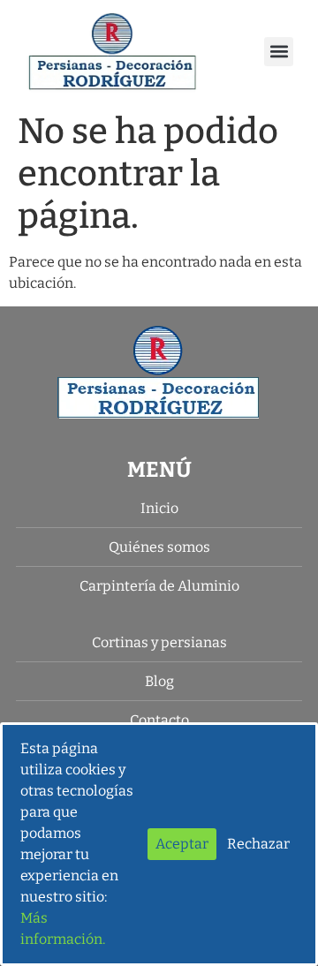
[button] (278, 51)
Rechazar (258, 843)
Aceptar (181, 843)
